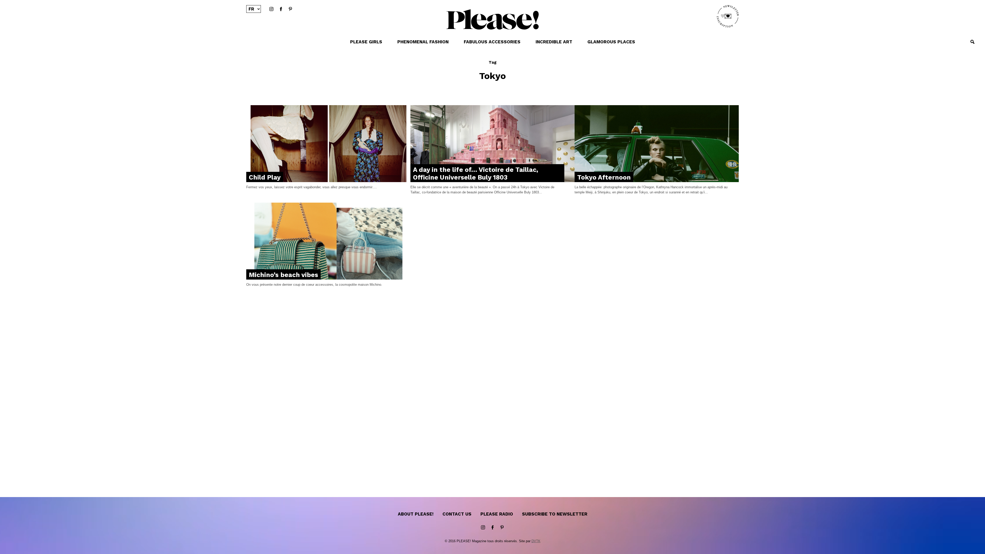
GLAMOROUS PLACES (611, 41)
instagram (271, 9)
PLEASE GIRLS (366, 41)
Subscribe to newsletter (554, 514)
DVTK (535, 541)
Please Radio (496, 514)
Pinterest (290, 9)
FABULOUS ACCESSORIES (492, 41)
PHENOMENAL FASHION (423, 41)
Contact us (456, 514)
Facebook (281, 9)
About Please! (416, 514)
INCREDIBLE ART (554, 41)
